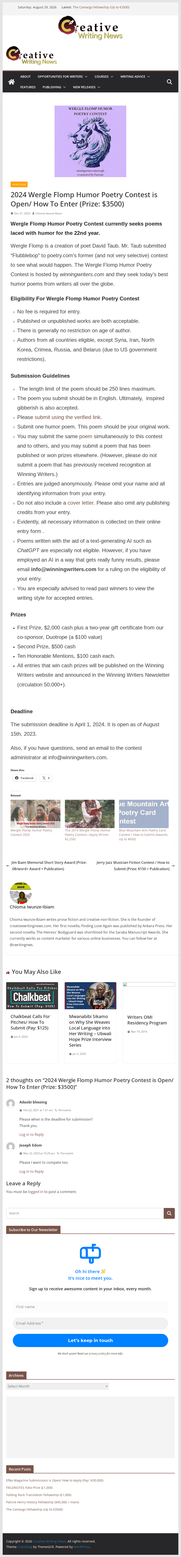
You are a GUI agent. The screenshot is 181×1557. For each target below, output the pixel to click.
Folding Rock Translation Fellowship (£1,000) (38, 1495)
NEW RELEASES (84, 87)
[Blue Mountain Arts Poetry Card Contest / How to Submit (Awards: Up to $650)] (144, 814)
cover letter (80, 503)
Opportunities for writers (60, 76)
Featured (28, 87)
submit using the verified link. (69, 417)
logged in (35, 1191)
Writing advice (133, 76)
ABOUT (25, 76)
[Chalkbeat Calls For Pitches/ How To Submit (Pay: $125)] (32, 985)
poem (85, 436)
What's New (19, 184)
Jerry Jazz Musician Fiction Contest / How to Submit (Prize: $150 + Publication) (133, 865)
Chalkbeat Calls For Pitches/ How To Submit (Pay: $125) (30, 1022)
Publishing (52, 87)
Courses (102, 76)
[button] (85, 77)
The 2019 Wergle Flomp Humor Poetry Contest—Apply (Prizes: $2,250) (88, 834)
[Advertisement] (90, 1427)
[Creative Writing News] (90, 18)
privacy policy (97, 1353)
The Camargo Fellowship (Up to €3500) (101, 7)
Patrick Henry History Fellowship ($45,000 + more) (42, 1502)
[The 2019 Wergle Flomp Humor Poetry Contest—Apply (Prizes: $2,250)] (90, 814)
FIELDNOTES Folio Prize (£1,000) (29, 1487)
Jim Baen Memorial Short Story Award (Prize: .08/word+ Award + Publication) (49, 865)
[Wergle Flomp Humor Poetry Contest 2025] (35, 814)
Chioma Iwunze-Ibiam (49, 213)
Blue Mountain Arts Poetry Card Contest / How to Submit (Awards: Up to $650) (143, 834)
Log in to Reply (31, 1134)
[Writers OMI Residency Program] (149, 985)
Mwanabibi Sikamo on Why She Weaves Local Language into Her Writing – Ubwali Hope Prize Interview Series (90, 1030)
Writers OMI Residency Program (147, 1020)
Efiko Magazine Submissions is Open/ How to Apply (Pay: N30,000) (54, 1480)
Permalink (64, 1110)
